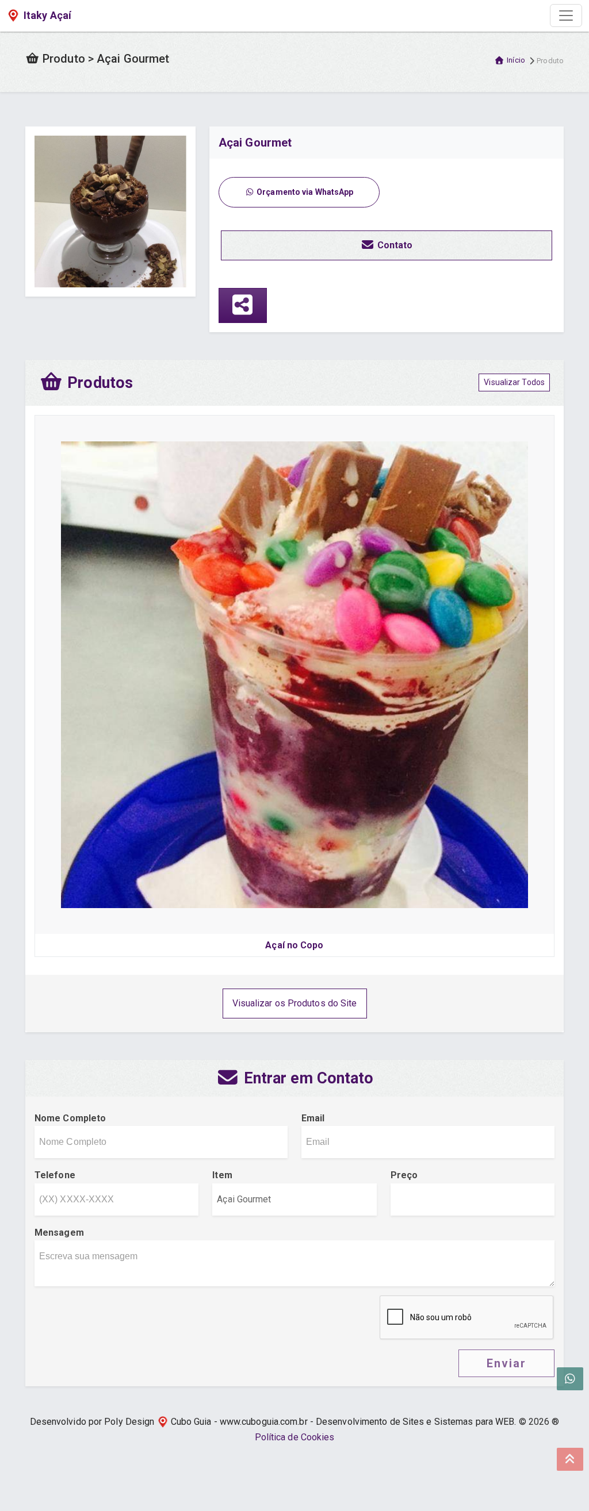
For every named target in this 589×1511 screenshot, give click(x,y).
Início (516, 60)
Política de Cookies (295, 1437)
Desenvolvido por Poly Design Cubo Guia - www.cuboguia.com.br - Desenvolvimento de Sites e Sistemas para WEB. (273, 1421)
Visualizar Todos (514, 382)
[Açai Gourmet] (110, 210)
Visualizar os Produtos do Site (294, 1003)
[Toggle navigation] (566, 15)
